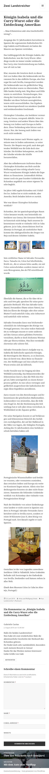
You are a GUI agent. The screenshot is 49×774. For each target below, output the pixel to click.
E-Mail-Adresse (11, 723)
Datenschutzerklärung (12, 771)
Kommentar (10, 682)
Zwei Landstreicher (17, 6)
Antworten (10, 660)
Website (7, 733)
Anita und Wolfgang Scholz (28, 598)
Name (7, 713)
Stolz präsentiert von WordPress (33, 771)
